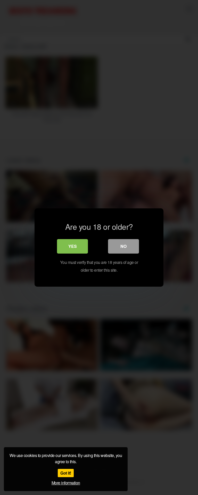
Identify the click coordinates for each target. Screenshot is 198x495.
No (123, 246)
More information (66, 483)
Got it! (65, 473)
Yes (72, 246)
